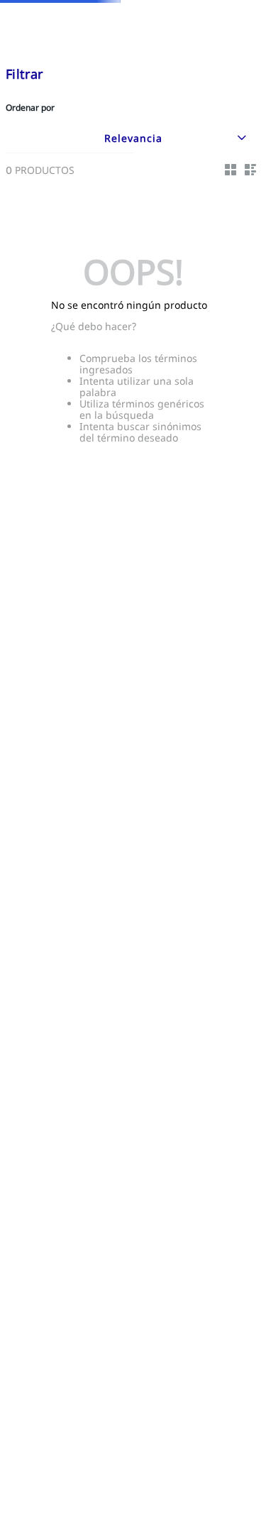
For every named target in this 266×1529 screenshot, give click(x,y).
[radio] (230, 162)
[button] (181, 40)
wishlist (201, 40)
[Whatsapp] (235, 1475)
